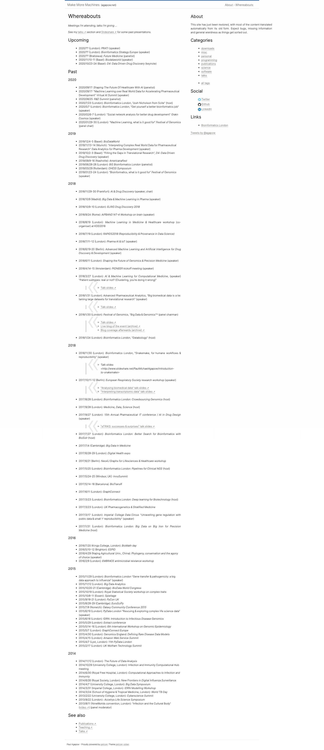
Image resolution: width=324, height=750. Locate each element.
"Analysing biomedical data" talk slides (123, 387)
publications (208, 63)
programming (209, 60)
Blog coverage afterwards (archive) (121, 330)
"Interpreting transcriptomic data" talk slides (127, 391)
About (229, 5)
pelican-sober (122, 744)
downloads (207, 48)
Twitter (205, 99)
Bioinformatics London (214, 125)
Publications (86, 723)
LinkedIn (206, 109)
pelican (104, 744)
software (206, 71)
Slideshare (107, 32)
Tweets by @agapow (203, 132)
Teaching (84, 727)
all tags (205, 83)
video (83, 707)
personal (206, 56)
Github (205, 104)
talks (80, 32)
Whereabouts (244, 5)
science (206, 67)
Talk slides (107, 287)
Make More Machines (83, 5)
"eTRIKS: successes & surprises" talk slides (126, 426)
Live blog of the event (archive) (119, 326)
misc (204, 52)
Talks (82, 731)
